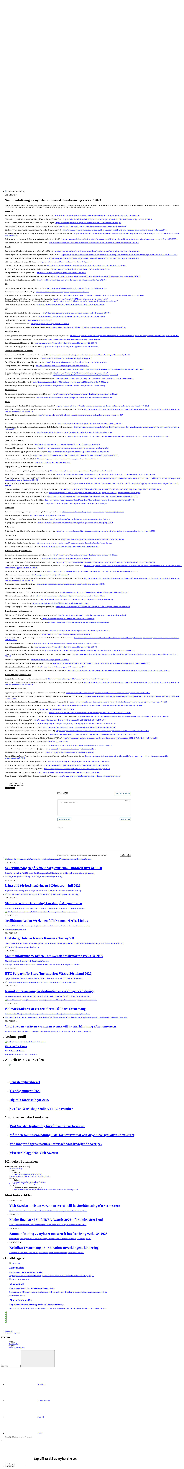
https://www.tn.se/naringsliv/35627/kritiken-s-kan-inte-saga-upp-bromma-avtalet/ (80, 299)
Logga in (8, 142)
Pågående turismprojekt (17, 89)
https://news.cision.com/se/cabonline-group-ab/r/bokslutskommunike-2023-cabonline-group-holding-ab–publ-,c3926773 (90, 355)
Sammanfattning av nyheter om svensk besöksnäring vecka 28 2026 (32, 168)
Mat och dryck (14, 117)
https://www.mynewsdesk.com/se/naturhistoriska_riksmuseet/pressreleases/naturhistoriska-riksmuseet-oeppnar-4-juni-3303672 (76, 455)
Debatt (11, 73)
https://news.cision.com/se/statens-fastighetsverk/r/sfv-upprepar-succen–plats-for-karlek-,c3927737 (66, 643)
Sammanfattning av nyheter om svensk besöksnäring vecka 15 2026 (32, 176)
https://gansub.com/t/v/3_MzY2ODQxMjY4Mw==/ (52, 462)
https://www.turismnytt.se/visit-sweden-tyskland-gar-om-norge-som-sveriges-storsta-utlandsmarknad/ (92, 226)
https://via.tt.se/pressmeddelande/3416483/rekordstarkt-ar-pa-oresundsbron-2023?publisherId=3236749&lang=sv (71, 382)
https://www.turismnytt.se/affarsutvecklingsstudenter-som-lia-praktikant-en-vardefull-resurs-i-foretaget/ (94, 592)
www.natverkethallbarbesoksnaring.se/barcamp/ (30, 1182)
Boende (12, 43)
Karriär (7, 60)
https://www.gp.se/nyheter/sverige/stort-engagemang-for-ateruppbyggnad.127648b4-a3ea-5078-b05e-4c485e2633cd (77, 723)
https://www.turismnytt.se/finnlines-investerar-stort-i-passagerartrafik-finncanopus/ (72, 339)
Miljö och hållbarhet (16, 119)
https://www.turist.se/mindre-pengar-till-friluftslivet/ (47, 515)
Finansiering (13, 77)
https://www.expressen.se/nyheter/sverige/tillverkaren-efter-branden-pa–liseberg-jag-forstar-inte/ (77, 765)
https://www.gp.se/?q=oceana (58, 742)
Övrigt (11, 133)
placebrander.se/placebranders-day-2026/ (27, 1174)
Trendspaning (14, 94)
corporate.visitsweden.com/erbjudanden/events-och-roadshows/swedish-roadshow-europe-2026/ (46, 1190)
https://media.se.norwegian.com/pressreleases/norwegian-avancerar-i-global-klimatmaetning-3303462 (71, 304)
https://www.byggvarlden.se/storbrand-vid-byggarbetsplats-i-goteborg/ (72, 749)
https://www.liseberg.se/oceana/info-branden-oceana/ (56, 709)
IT (10, 108)
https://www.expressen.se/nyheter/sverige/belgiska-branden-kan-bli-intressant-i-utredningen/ (78, 761)
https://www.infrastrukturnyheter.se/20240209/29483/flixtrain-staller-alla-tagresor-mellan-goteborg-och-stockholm (87, 327)
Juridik (11, 110)
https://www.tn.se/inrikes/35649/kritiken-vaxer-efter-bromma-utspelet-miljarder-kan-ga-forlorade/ (85, 301)
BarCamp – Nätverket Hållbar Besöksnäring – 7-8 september (29, 1176)
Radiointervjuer (14, 90)
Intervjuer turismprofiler (17, 83)
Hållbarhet (12, 81)
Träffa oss (8, 15)
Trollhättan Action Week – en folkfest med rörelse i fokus (28, 153)
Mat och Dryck (14, 50)
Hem (6, 37)
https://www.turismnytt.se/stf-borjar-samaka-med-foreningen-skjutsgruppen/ (66, 262)
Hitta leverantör (10, 100)
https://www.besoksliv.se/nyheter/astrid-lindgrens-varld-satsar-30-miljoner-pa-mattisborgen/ (76, 503)
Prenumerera (10, 1466)
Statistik (12, 96)
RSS (6, 180)
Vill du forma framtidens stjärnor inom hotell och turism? (28, 163)
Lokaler (12, 113)
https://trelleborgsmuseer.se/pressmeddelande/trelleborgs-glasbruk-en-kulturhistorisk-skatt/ (67, 459)
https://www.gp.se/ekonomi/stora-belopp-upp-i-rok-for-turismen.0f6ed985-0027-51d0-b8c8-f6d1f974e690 (69, 720)
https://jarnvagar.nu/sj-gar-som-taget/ (39, 320)
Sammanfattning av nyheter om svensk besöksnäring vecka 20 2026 (32, 174)
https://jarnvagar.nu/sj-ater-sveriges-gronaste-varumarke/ (50, 324)
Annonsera (8, 9)
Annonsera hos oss (43, 1400)
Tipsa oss (8, 7)
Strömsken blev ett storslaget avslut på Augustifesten (27, 151)
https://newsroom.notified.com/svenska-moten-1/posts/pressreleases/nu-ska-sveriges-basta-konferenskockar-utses (74, 398)
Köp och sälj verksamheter (18, 112)
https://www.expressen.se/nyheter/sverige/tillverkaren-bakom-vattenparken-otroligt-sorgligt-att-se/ (77, 769)
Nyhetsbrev (41, 1384)
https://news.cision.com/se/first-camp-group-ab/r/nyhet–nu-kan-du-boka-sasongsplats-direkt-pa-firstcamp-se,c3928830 (86, 265)
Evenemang (13, 75)
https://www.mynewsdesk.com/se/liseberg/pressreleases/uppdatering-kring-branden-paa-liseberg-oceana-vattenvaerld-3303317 (108, 693)
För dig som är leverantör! (18, 134)
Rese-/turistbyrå (14, 52)
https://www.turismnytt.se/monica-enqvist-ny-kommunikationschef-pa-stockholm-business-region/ (88, 223)
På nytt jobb (13, 66)
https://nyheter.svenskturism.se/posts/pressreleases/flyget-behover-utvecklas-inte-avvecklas (76, 288)
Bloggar (12, 71)
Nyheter (8, 39)
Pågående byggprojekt (16, 87)
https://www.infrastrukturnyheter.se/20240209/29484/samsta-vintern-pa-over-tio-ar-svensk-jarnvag (72, 316)
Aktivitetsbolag (14, 41)
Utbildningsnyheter (15, 68)
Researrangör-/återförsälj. (17, 54)
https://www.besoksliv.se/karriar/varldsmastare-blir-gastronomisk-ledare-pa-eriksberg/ (70, 546)
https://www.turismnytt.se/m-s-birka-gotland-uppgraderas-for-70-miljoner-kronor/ (71, 346)
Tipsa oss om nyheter (12, 1333)
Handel (11, 47)
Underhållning (14, 127)
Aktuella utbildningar (16, 62)
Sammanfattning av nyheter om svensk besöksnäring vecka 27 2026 (32, 170)
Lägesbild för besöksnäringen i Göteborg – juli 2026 (27, 149)
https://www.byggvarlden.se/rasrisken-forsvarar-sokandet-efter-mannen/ (70, 752)
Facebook (40, 1417)
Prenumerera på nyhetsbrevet (15, 182)
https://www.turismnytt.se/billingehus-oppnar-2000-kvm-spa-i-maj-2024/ (61, 273)
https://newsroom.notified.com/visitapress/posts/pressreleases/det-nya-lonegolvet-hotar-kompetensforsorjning (76, 599)
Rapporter (12, 92)
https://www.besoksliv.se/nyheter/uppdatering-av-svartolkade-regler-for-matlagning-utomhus (93, 512)
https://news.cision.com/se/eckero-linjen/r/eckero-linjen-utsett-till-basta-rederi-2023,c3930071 (66, 343)
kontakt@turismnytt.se (16, 1348)
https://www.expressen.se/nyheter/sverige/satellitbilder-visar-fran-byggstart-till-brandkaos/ (69, 772)
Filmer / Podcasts (15, 79)
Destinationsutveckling (12, 58)
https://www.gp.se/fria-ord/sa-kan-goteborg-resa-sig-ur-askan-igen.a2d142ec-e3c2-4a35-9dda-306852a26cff (79, 727)
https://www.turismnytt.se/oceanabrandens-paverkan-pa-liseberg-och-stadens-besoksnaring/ (80, 471)
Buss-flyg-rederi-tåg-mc (17, 56)
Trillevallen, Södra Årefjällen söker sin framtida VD (26, 166)
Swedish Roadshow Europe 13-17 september (24, 1184)
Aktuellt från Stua (15, 98)
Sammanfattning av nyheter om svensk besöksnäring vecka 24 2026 (32, 172)
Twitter (39, 1433)
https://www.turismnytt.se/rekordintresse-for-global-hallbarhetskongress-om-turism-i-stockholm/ (85, 394)
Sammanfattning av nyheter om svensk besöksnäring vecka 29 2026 (32, 165)
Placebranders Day (15, 1168)
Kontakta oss (9, 11)
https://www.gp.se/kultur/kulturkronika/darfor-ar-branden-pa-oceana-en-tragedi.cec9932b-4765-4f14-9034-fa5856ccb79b (90, 713)
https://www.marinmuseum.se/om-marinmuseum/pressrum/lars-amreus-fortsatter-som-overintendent (67, 444)
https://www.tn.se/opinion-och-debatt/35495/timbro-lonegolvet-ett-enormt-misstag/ (60, 603)
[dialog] (92, 1453)
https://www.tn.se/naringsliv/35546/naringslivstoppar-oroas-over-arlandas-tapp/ (62, 292)
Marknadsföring (14, 85)
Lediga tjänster (14, 64)
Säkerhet (12, 125)
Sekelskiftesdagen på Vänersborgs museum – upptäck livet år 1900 (31, 148)
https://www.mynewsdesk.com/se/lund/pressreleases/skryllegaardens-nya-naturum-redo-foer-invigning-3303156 (75, 523)
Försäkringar (13, 104)
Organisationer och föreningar (19, 123)
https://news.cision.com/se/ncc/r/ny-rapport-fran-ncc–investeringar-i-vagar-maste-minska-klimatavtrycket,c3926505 (94, 378)
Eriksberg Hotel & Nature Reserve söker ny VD (25, 159)
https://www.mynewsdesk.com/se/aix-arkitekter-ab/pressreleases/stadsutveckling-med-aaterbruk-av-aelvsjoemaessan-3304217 (81, 415)
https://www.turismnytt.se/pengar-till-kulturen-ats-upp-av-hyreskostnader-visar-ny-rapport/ (78, 452)
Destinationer (13, 45)
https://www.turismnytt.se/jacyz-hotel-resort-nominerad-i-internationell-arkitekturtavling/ (80, 269)
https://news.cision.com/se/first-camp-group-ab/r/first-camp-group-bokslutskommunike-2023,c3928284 (71, 280)
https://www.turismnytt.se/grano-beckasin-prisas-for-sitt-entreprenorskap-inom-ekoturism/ (80, 519)
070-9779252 (13, 1344)
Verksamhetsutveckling (17, 131)
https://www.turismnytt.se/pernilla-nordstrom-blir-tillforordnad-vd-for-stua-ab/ (68, 619)
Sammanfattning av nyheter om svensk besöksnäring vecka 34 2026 (32, 161)
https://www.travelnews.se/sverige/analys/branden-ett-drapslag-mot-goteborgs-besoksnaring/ (81, 745)
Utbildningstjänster (15, 129)
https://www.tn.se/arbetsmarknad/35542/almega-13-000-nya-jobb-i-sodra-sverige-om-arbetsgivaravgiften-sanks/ (93, 607)
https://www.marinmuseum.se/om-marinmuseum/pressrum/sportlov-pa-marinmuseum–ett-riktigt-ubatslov (73, 448)
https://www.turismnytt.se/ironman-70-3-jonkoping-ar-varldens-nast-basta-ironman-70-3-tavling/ (90, 423)
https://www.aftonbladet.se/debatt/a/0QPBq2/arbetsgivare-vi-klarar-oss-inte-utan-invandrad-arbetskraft (70, 596)
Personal (12, 121)
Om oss (7, 13)
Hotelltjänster (13, 106)
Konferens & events (16, 48)
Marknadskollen (10, 69)
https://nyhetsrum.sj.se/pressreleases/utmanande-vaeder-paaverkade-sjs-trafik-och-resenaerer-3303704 (76, 313)
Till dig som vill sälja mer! (18, 136)
